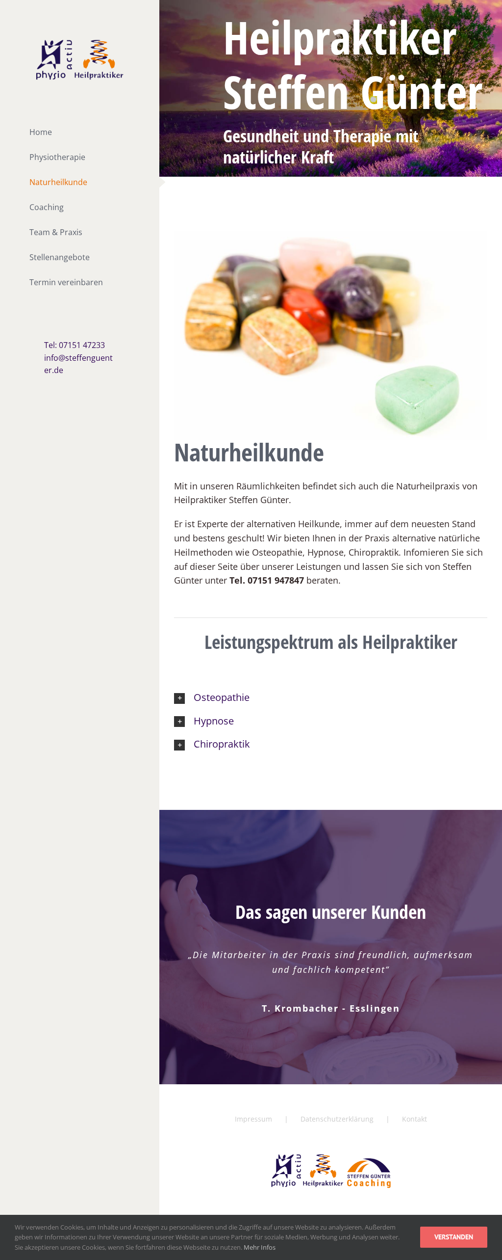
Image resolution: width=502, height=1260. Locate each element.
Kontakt (414, 1119)
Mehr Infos (260, 1247)
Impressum (253, 1119)
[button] (330, 697)
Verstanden (453, 1237)
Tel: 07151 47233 (74, 345)
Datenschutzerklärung (337, 1119)
